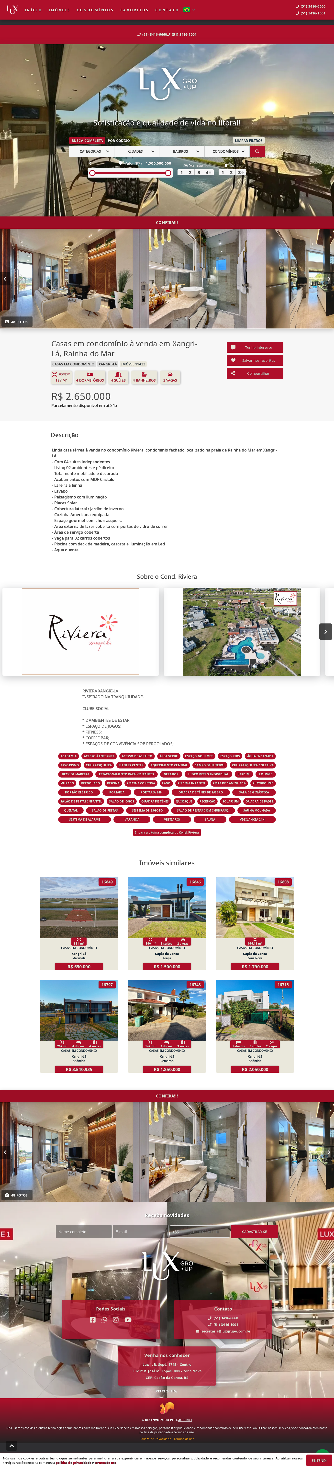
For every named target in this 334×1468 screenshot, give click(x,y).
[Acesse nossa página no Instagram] (116, 1320)
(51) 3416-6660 (154, 34)
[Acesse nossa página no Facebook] (93, 1320)
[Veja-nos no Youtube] (128, 1320)
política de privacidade (73, 1462)
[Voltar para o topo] (11, 1446)
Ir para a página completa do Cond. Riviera (167, 832)
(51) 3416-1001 (184, 34)
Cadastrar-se (254, 1231)
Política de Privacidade (155, 1439)
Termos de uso (184, 1439)
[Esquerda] (5, 278)
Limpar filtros (249, 140)
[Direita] (329, 278)
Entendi (319, 1460)
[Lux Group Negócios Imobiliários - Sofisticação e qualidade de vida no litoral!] (167, 85)
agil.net (185, 1420)
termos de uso (105, 1462)
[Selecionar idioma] (189, 10)
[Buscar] (257, 151)
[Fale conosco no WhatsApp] (104, 1320)
